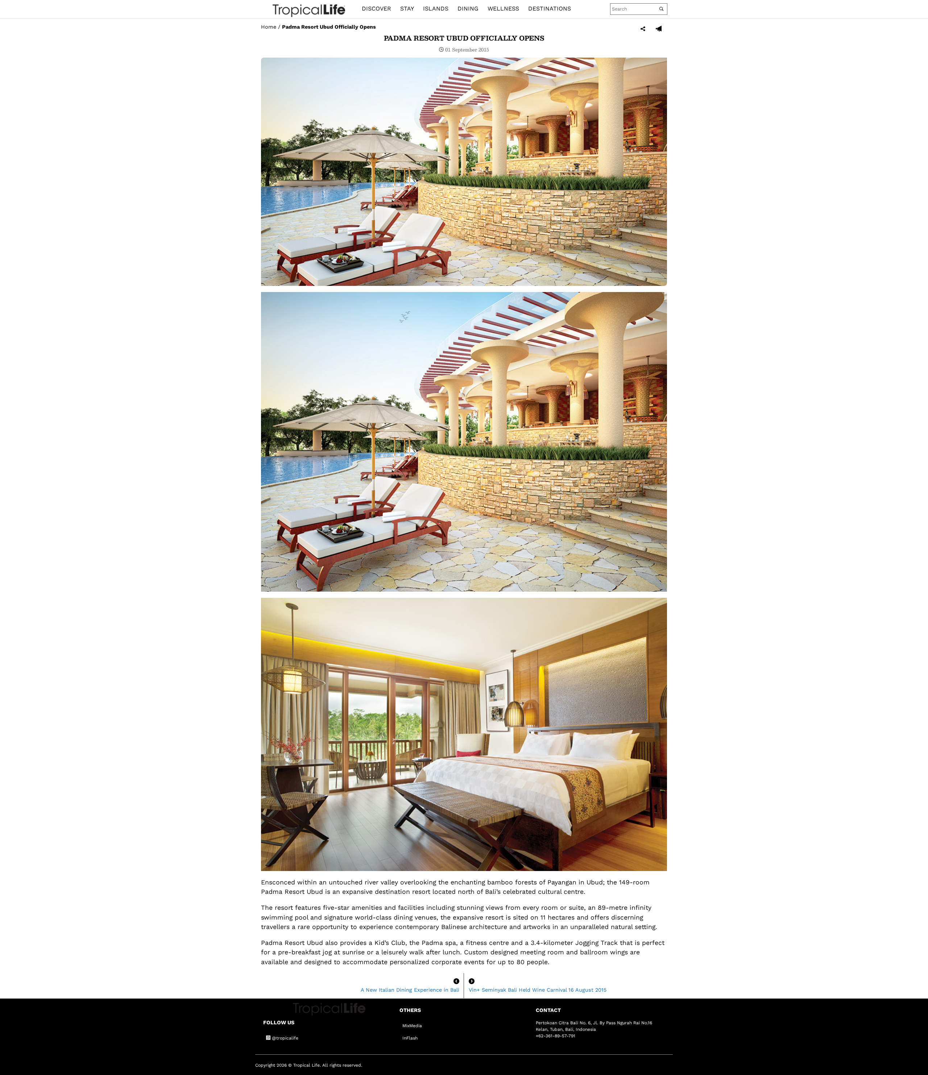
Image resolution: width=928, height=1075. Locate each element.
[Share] (643, 29)
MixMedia (412, 1025)
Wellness (503, 8)
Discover (376, 8)
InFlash (410, 1038)
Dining (467, 8)
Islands (435, 8)
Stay (407, 8)
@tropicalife (284, 1038)
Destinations (549, 8)
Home (268, 27)
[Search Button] (661, 9)
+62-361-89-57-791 (555, 1035)
